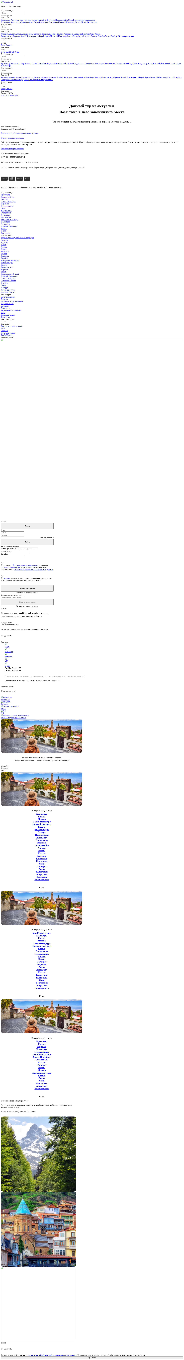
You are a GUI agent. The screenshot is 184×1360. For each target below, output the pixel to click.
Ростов (41, 816)
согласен (6, 578)
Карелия (16, 36)
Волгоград (43, 22)
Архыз (24, 34)
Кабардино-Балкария (73, 34)
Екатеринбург (42, 829)
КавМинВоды (88, 34)
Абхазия (4, 34)
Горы (3, 313)
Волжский (42, 877)
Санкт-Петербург (39, 20)
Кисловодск (16, 22)
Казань (78, 22)
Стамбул (101, 36)
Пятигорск (5, 22)
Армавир (41, 856)
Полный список (8, 292)
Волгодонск (42, 871)
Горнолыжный (7, 304)
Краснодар (5, 20)
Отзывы (9, 45)
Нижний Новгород (66, 22)
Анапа (42, 869)
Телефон (4, 554)
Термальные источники (11, 310)
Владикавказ (78, 20)
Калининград (7, 36)
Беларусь (38, 34)
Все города (5, 233)
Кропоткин (41, 858)
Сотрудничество (8, 333)
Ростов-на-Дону (17, 20)
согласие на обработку (10, 567)
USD (3, 52)
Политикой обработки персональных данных (33, 569)
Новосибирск (41, 835)
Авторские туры (8, 290)
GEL (17, 52)
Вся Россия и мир (42, 933)
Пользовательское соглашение (25, 565)
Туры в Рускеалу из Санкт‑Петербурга (17, 238)
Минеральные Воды (30, 22)
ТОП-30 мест (6, 335)
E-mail (3, 551)
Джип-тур (5, 308)
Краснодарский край (35, 36)
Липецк (42, 848)
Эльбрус (114, 36)
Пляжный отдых (8, 315)
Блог (3, 45)
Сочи (70, 20)
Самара (42, 832)
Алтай (18, 34)
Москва (28, 20)
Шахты (42, 853)
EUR (8, 52)
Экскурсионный (8, 297)
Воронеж (51, 20)
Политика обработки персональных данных (20, 133)
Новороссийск (61, 20)
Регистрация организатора (12, 149)
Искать (27, 526)
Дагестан (52, 34)
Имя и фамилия (7, 549)
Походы (4, 299)
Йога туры (5, 317)
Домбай (60, 34)
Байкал (30, 34)
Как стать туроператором (12, 326)
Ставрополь (90, 20)
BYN (12, 52)
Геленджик (41, 861)
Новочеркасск (42, 879)
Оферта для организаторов (12, 138)
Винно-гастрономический (12, 301)
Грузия (45, 34)
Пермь (84, 22)
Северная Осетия (89, 36)
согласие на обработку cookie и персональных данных (52, 1355)
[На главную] (7, 2)
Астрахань (53, 22)
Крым (47, 36)
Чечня (107, 36)
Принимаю (92, 1358)
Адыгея (11, 34)
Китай (23, 36)
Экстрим (5, 306)
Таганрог (41, 866)
